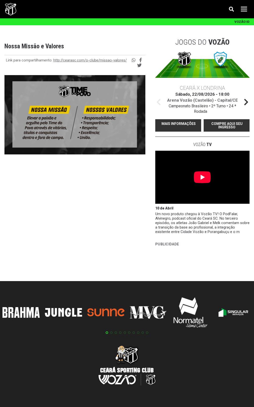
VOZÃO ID (242, 22)
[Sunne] (106, 313)
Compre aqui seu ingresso (227, 125)
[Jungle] (63, 313)
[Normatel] (190, 313)
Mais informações (178, 124)
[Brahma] (21, 313)
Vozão (202, 144)
